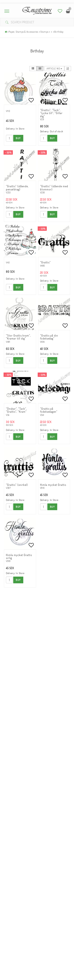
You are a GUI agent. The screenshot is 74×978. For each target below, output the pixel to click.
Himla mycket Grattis (53, 484)
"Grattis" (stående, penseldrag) (17, 187)
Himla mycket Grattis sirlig (19, 556)
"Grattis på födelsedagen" (48, 410)
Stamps (44, 31)
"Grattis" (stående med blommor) (54, 187)
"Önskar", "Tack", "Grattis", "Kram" (16, 410)
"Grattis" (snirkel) (17, 484)
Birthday (59, 31)
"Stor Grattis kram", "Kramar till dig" (18, 337)
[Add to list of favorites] (20, 89)
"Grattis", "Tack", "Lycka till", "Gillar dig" (51, 113)
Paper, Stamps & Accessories (23, 31)
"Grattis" (45, 262)
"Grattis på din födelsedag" (49, 337)
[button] (60, 11)
